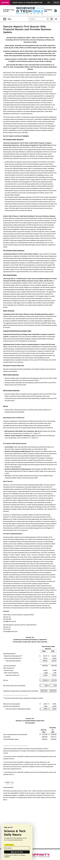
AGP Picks (5, 2)
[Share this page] (56, 19)
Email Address (9, 845)
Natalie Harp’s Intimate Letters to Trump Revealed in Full (21, 2)
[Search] (48, 19)
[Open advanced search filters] (51, 19)
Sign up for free (17, 852)
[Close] (30, 825)
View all (56, 2)
